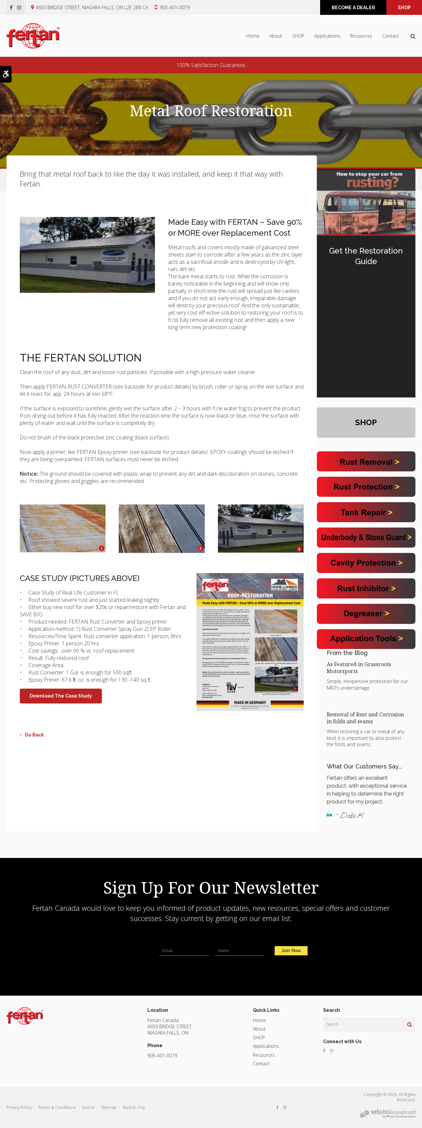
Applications (327, 36)
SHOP (404, 7)
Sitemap (108, 1107)
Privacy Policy (19, 1107)
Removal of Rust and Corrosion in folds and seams (365, 718)
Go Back (34, 734)
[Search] (409, 1024)
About (275, 36)
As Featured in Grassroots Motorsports (359, 668)
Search (88, 1107)
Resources (361, 36)
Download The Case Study (61, 696)
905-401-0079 (175, 7)
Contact (390, 36)
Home (252, 36)
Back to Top (134, 1107)
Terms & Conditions (56, 1107)
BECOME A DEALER (353, 7)
